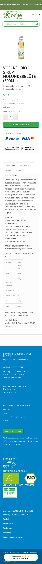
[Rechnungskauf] (27, 148)
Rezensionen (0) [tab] (25, 165)
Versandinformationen (14, 444)
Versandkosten (19, 103)
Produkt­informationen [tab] (13, 170)
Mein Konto (7, 409)
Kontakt (5, 413)
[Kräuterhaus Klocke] (13, 14)
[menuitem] (33, 14)
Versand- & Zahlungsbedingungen (15, 417)
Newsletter (7, 420)
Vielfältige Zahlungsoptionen (15, 514)
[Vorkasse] (12, 148)
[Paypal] (12, 138)
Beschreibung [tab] (10, 165)
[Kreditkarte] (27, 138)
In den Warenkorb (21, 124)
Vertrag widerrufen (13, 431)
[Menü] (33, 14)
